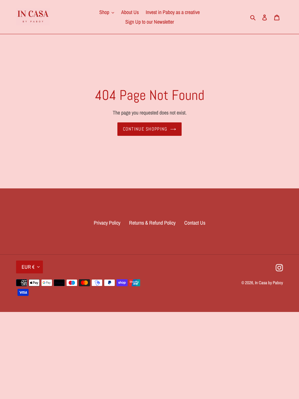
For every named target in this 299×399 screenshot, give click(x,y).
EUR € (28, 266)
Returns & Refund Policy (152, 222)
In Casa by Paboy (269, 283)
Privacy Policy (107, 222)
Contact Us (194, 222)
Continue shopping (145, 129)
